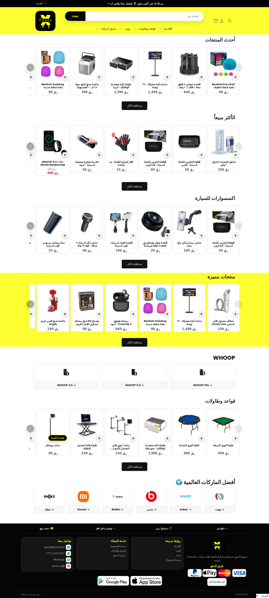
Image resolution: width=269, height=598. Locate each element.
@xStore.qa (58, 566)
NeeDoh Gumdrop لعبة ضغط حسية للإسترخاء (53, 86)
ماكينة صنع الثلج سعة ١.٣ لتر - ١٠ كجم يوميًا (87, 86)
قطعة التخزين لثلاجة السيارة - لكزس (189, 163)
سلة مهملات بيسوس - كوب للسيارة (53, 244)
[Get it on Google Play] (113, 581)
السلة (179, 555)
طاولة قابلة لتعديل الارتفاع (87, 447)
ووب (218, 509)
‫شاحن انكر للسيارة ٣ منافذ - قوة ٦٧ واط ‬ (87, 244)
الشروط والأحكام (118, 551)
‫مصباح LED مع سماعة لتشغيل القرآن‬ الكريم (87, 323)
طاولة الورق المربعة (223, 445)
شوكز (48, 509)
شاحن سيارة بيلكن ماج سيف (189, 244)
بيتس (149, 509)
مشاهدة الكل (134, 106)
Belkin (116, 509)
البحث (178, 551)
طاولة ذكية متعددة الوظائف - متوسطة (155, 447)
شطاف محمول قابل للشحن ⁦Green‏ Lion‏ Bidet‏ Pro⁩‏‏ (223, 323)
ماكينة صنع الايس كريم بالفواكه (53, 323)
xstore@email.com (54, 547)
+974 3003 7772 (55, 553)
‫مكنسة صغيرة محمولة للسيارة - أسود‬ (87, 163)
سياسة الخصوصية (118, 546)
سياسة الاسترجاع (173, 560)
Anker (184, 509)
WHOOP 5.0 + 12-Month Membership (53, 163)
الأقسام (177, 546)
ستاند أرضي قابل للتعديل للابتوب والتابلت (121, 447)
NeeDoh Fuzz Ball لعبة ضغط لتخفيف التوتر (223, 86)
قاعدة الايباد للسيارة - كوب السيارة (121, 244)
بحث (75, 16)
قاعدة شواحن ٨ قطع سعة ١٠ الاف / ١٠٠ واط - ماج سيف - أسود (189, 86)
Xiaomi (82, 509)
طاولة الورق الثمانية (189, 445)
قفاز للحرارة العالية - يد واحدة (121, 163)
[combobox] (144, 16)
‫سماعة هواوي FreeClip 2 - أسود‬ (121, 323)
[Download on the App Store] (146, 581)
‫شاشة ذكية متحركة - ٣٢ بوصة (155, 86)
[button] (165, 28)
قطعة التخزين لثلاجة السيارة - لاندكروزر (155, 163)
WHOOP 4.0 (64, 385)
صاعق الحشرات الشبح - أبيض (223, 163)
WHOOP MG (201, 385)
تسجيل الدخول (119, 555)
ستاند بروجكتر (52, 445)
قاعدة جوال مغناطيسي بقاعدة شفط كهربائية (155, 244)
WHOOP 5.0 (133, 385)
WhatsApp (59, 559)
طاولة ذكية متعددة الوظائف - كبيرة (121, 86)
